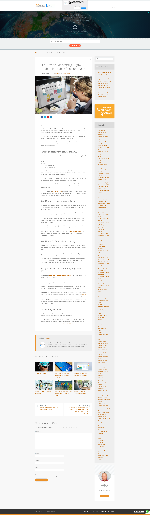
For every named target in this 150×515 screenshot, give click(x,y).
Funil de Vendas (101, 293)
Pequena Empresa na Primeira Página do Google (104, 398)
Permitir (83, 8)
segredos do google (102, 431)
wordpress (100, 457)
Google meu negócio (102, 315)
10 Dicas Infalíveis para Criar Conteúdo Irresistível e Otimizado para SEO (104, 89)
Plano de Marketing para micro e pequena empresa (103, 411)
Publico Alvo (100, 425)
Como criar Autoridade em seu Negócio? (104, 174)
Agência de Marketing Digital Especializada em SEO (103, 147)
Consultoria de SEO (102, 237)
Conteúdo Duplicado (102, 239)
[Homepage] (45, 6)
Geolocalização (101, 304)
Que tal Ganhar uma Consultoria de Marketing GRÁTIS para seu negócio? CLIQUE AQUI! (106, 111)
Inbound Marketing (102, 328)
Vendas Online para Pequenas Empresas (102, 450)
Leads (99, 330)
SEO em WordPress (102, 437)
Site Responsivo (101, 444)
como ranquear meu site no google (103, 223)
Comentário (39, 431)
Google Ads (100, 308)
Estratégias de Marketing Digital (103, 277)
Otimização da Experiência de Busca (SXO (104, 380)
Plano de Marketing (102, 407)
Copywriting (100, 244)
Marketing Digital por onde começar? (102, 361)
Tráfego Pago (101, 446)
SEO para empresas (102, 440)
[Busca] (113, 6)
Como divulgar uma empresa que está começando (102, 207)
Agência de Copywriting (103, 140)
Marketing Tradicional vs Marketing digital (103, 366)
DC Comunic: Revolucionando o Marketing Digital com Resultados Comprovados (105, 83)
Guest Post (100, 319)
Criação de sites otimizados (101, 247)
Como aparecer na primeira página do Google (104, 168)
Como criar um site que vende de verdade (103, 187)
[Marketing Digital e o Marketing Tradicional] (44, 389)
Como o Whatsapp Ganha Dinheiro (103, 219)
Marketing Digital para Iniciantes (103, 357)
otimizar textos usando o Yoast (103, 393)
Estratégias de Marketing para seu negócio (103, 281)
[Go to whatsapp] (147, 511)
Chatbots (100, 162)
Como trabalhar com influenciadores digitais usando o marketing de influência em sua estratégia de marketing (77, 409)
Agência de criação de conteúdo (103, 142)
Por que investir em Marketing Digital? (102, 415)
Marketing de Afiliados (103, 334)
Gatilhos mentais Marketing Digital (102, 297)
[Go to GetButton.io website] (147, 513)
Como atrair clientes (102, 171)
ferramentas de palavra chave (103, 290)
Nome (38, 453)
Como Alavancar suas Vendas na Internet (102, 165)
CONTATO (112, 4)
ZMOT (99, 459)
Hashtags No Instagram (103, 321)
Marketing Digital (102, 341)
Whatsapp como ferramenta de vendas (103, 454)
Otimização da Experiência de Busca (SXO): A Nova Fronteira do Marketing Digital (105, 94)
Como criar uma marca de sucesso (103, 191)
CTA (99, 254)
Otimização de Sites (102, 390)
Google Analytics (101, 313)
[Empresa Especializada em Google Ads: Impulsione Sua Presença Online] (63, 389)
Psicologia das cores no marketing (103, 422)
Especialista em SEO (102, 270)
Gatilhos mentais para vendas (103, 301)
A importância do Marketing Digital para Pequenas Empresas (103, 136)
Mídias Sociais (101, 375)
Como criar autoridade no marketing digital (103, 178)
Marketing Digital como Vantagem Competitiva (103, 344)
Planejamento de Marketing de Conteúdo (103, 404)
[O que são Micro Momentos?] (44, 371)
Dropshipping (101, 265)
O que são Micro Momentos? (42, 373)
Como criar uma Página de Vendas (103, 195)
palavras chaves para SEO (103, 395)
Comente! (57, 73)
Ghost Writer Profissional (103, 306)
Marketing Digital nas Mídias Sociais (102, 353)
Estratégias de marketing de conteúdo (103, 273)
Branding (100, 156)
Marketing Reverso (102, 364)
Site (37, 467)
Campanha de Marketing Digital (103, 159)
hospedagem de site (102, 323)
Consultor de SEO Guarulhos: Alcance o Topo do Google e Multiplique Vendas (104, 77)
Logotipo (100, 332)
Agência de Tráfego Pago (103, 151)
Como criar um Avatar (102, 181)
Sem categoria (66, 73)
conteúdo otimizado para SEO (103, 241)
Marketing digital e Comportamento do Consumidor (102, 349)
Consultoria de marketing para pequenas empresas (103, 234)
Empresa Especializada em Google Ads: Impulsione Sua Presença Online (63, 393)
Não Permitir (77, 8)
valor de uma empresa (103, 448)
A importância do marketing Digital (102, 131)
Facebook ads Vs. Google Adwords (103, 286)
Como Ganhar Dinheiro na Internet (103, 215)
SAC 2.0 (99, 429)
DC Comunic (37, 511)
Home (37, 52)
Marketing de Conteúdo (103, 336)
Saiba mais (104, 496)
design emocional (102, 255)
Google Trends (101, 317)
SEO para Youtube (102, 442)
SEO (99, 435)
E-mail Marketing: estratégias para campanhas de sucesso (48, 407)
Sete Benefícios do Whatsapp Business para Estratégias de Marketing (62, 375)
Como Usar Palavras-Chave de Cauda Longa (103, 226)
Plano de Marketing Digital (104, 409)
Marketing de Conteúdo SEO (103, 338)
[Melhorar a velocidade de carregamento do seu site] (83, 371)
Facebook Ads (101, 283)
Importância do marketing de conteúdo (103, 325)
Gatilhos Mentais (101, 295)
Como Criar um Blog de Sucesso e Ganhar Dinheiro (104, 183)
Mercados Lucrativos (102, 369)
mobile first (100, 377)
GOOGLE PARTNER (89, 4)
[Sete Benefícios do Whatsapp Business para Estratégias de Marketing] (63, 371)
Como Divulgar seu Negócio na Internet (102, 198)
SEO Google (100, 438)
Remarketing (101, 427)
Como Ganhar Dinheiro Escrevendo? (103, 211)
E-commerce (101, 267)
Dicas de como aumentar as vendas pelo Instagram (103, 258)
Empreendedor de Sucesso (104, 268)
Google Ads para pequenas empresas (104, 310)
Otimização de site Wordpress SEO (102, 387)
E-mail (38, 460)
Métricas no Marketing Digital (103, 372)
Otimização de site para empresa (103, 383)
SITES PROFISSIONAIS (101, 4)
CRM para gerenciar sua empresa (103, 251)
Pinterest (100, 401)
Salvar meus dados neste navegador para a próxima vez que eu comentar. (53, 476)
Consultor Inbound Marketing (102, 230)
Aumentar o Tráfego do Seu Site (103, 154)
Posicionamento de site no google (104, 419)
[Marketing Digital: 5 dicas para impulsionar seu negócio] (83, 389)
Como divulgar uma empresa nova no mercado (104, 202)
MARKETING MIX (87, 511)
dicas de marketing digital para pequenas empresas (103, 262)
